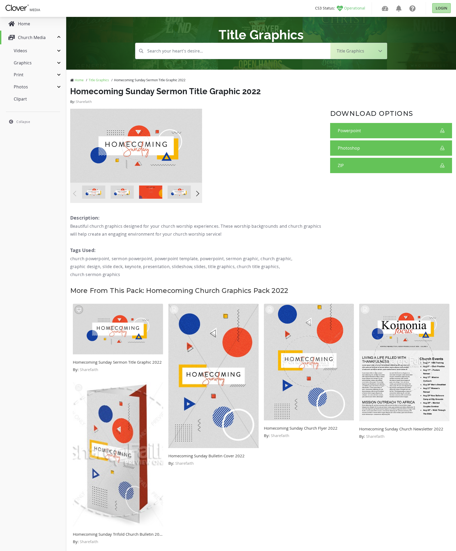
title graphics (221, 266)
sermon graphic (242, 259)
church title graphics (258, 266)
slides (200, 266)
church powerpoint (89, 259)
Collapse (23, 122)
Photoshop (349, 148)
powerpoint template (176, 259)
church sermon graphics (95, 274)
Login (441, 8)
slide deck (112, 266)
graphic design (85, 266)
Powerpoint (349, 131)
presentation (156, 266)
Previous (76, 193)
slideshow (182, 266)
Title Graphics (99, 80)
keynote (133, 266)
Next (196, 193)
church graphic (275, 259)
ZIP (341, 165)
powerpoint (212, 259)
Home (79, 80)
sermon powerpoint (132, 259)
